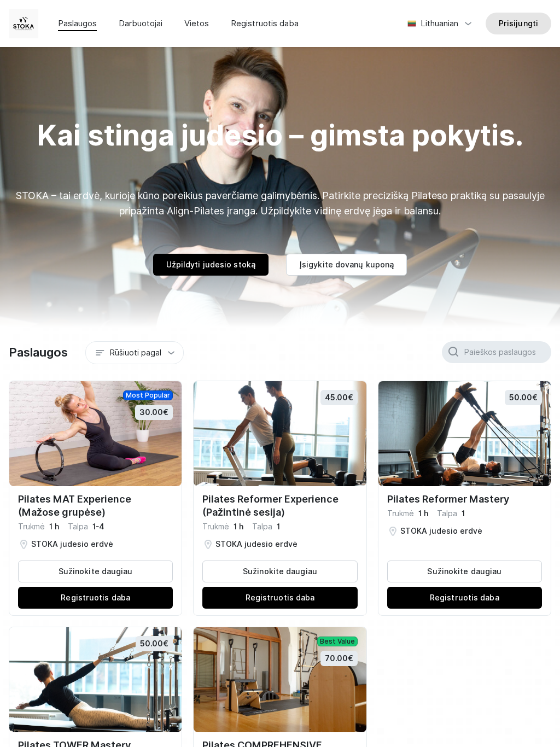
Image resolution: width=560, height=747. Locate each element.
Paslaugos (77, 23)
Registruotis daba (265, 23)
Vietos (196, 23)
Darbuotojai (140, 23)
